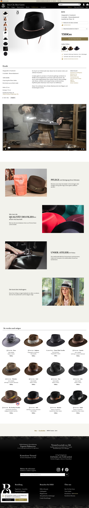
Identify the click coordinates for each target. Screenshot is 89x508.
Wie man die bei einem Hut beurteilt (22, 216)
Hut (8, 7)
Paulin (78, 407)
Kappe (13, 7)
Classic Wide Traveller (55, 350)
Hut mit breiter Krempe (75, 78)
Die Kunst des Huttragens (17, 289)
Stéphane (34, 350)
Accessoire (43, 7)
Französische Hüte (74, 77)
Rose (12, 350)
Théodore (12, 379)
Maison (70, 7)
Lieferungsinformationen (71, 59)
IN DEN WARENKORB (75, 39)
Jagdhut (72, 80)
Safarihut (72, 81)
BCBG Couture (73, 75)
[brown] (71, 49)
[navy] (77, 49)
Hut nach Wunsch (79, 7)
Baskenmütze (20, 7)
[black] (64, 49)
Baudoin (56, 407)
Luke (78, 379)
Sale (87, 7)
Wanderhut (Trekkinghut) (76, 72)
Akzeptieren (21, 499)
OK (67, 474)
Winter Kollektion (74, 83)
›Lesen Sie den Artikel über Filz (10, 94)
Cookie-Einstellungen (45, 498)
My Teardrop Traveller (12, 407)
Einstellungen (8, 499)
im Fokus (63, 252)
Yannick (78, 350)
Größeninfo (67, 25)
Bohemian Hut (73, 74)
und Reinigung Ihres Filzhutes (65, 179)
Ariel (34, 379)
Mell (34, 407)
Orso (56, 379)
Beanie (27, 7)
